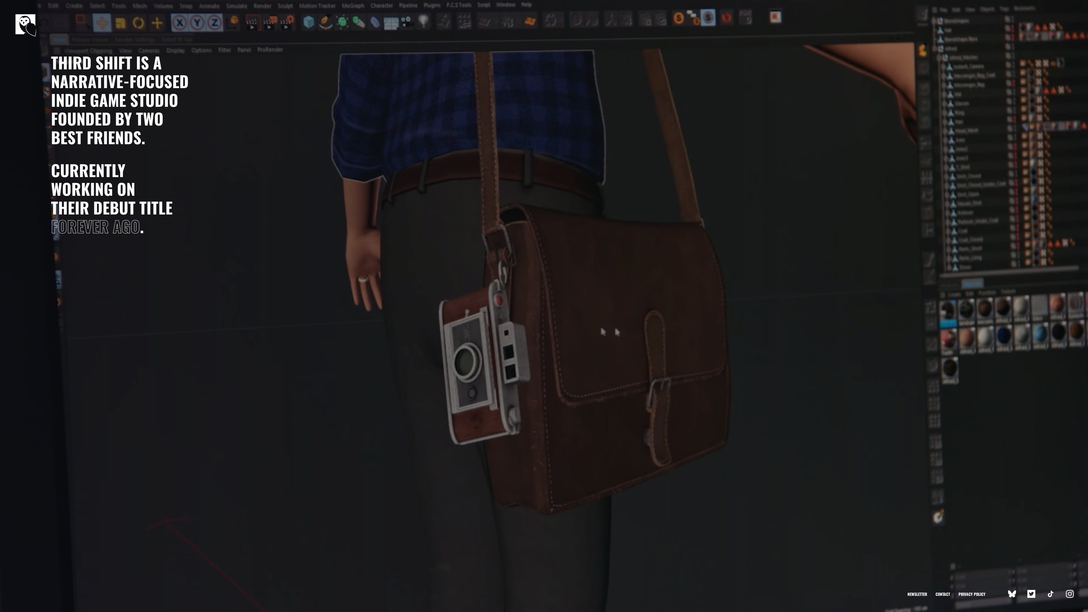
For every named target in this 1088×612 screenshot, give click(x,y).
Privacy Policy (972, 594)
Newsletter (917, 594)
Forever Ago (95, 226)
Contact (943, 594)
